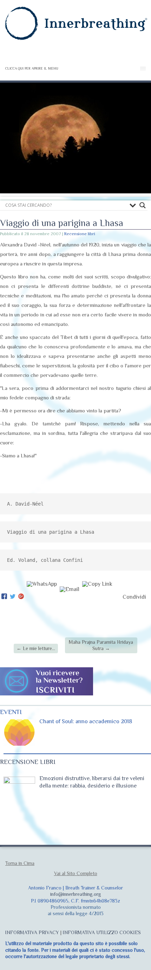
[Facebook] (4, 596)
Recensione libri (79, 233)
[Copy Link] (97, 596)
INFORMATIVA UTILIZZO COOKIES (102, 932)
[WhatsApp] (41, 596)
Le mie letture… (36, 648)
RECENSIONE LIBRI (27, 761)
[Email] (69, 596)
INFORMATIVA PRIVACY (32, 932)
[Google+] (21, 596)
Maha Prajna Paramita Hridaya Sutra (101, 645)
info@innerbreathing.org (75, 894)
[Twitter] (12, 596)
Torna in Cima (19, 863)
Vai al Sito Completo (75, 873)
